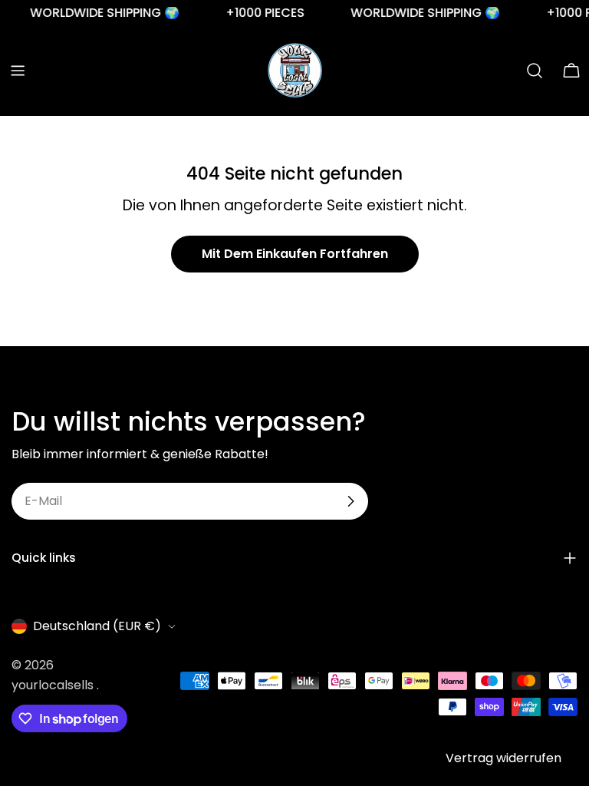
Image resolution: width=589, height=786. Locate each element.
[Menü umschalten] (17, 70)
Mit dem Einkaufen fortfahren (295, 254)
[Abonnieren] (350, 501)
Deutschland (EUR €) (97, 626)
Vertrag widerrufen (503, 758)
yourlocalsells (54, 685)
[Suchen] (534, 70)
